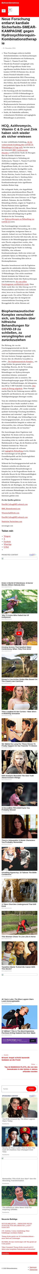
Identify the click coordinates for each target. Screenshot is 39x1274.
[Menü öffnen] (4, 10)
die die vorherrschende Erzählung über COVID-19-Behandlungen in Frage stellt (18, 144)
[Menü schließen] (10, 9)
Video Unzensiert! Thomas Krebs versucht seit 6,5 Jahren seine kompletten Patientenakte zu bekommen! (18, 1248)
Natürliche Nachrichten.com (12, 521)
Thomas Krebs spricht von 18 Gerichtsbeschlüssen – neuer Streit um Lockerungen (18, 1237)
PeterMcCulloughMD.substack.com (15, 504)
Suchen (31, 1089)
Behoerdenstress (10, 3)
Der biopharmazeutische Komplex (20, 362)
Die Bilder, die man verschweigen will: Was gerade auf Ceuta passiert (19, 1243)
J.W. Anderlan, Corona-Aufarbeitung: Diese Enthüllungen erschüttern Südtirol (15, 1232)
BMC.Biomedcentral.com (11, 509)
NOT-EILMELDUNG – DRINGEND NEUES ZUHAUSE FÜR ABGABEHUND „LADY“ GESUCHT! (17, 1225)
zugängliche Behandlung (14, 451)
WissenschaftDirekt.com (10, 513)
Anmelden (5, 1253)
